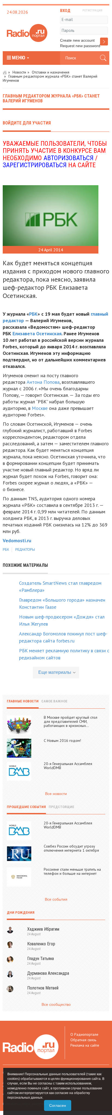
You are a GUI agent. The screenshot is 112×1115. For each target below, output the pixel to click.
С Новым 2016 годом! (62, 740)
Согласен (57, 1105)
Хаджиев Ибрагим (43, 929)
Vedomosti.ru (17, 540)
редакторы (25, 550)
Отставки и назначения (50, 72)
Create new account (77, 40)
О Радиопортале (84, 1034)
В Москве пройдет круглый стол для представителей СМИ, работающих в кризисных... (70, 721)
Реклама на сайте (84, 1045)
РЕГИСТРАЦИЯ (92, 10)
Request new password (80, 46)
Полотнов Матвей (42, 988)
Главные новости (23, 701)
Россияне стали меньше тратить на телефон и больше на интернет (72, 871)
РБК (33, 314)
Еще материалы (54, 672)
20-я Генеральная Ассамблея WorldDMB (68, 765)
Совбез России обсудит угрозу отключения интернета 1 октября (71, 848)
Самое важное (54, 701)
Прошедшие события (26, 807)
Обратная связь (83, 1039)
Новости (19, 72)
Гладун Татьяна (40, 958)
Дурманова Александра (48, 973)
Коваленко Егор (41, 943)
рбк (6, 550)
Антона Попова (43, 382)
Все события (56, 899)
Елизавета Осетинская (37, 333)
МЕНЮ (18, 57)
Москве (40, 408)
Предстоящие (61, 807)
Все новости (56, 793)
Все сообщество (56, 1004)
